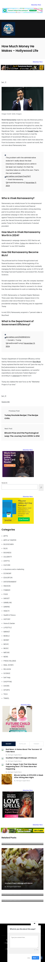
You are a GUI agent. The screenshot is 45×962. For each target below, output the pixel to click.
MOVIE (6, 644)
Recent (8, 744)
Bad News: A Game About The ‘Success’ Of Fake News (24, 750)
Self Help (6, 678)
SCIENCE (6, 673)
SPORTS (6, 690)
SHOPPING (7, 682)
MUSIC (6, 648)
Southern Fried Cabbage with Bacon (21, 758)
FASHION (6, 586)
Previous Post (14, 411)
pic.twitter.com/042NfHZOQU (18, 337)
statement (16, 376)
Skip (28, 958)
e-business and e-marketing (13, 569)
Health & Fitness (9, 615)
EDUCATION (7, 578)
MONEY (6, 640)
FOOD (5, 594)
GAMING (6, 607)
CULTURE (6, 565)
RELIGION (7, 669)
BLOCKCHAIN (8, 544)
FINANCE (6, 590)
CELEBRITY (7, 557)
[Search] (41, 487)
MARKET (6, 632)
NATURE (6, 653)
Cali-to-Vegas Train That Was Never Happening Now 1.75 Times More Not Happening (21, 766)
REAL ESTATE (8, 665)
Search (4, 483)
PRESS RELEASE (9, 661)
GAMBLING (7, 603)
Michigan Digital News (15, 755)
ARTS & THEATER (9, 540)
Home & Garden (9, 623)
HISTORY (6, 619)
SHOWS (6, 686)
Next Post (8, 428)
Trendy (36, 744)
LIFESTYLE (7, 628)
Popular (22, 744)
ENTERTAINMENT (9, 582)
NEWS (5, 657)
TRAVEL (6, 698)
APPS (5, 536)
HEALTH (6, 611)
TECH (5, 694)
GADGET (6, 598)
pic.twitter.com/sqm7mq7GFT (18, 176)
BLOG (5, 548)
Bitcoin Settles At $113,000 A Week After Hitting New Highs (28, 776)
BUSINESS (7, 553)
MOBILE (6, 636)
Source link (6, 402)
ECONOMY (7, 573)
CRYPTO (6, 561)
